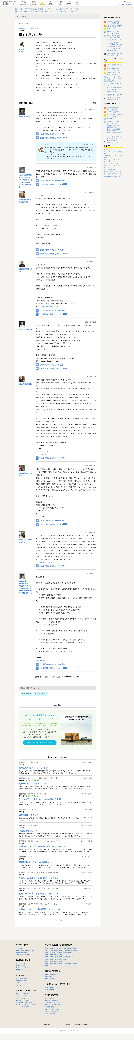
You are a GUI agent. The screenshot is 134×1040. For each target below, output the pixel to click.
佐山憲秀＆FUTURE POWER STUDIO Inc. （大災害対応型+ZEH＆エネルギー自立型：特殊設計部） (25, 181)
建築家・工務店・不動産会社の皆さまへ (26, 950)
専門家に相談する (51, 995)
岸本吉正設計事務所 (25, 329)
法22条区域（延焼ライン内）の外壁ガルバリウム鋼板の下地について (114, 43)
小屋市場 (18, 983)
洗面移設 (106, 150)
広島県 (60, 959)
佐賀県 (51, 963)
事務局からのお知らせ (21, 952)
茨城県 (46, 950)
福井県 (60, 952)
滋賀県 (46, 957)
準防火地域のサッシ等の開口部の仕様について (114, 54)
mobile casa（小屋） (21, 996)
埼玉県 (60, 950)
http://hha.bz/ (41, 454)
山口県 (65, 959)
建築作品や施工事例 (21, 980)
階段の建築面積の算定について (112, 176)
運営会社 (68, 1024)
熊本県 (60, 963)
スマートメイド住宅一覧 (22, 993)
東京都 (21, 51)
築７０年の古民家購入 (113, 91)
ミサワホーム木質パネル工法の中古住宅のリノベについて (114, 94)
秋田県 (65, 948)
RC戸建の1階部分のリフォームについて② (113, 160)
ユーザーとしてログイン (22, 967)
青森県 (51, 948)
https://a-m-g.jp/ (46, 514)
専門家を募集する (49, 989)
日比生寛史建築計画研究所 (25, 385)
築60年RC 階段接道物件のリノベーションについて (114, 88)
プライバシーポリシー (57, 1024)
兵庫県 (60, 957)
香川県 (51, 961)
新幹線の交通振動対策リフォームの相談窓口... (114, 111)
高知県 (60, 961)
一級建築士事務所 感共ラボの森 (25, 200)
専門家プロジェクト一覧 (51, 987)
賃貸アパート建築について (111, 163)
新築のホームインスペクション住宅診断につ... (113, 156)
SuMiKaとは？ (19, 948)
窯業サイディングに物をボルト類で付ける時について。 (114, 73)
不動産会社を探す (49, 978)
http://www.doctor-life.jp (45, 562)
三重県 (60, 954)
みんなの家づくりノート (22, 978)
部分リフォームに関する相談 (52, 1004)
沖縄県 (46, 965)
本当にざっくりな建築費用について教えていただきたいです (114, 25)
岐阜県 (46, 954)
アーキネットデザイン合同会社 (25, 540)
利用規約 (47, 1024)
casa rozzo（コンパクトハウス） (24, 1002)
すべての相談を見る (50, 998)
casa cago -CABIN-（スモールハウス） (26, 1004)
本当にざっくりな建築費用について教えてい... (114, 115)
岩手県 (56, 948)
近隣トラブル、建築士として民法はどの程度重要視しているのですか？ (114, 36)
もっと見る (57, 920)
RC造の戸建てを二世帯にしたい (114, 84)
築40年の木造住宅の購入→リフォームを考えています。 (114, 69)
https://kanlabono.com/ (48, 225)
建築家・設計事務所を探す (52, 974)
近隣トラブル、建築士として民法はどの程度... (114, 129)
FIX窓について (111, 29)
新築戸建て (22, 28)
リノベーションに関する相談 (52, 1002)
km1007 (21, 49)
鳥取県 (46, 959)
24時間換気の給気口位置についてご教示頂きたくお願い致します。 (114, 47)
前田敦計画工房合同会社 (25, 270)
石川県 (56, 952)
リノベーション (33, 28)
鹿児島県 (75, 963)
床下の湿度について (112, 50)
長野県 (70, 952)
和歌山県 (70, 957)
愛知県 (56, 954)
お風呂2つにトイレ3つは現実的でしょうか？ (114, 98)
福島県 (74, 948)
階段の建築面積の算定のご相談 (112, 174)
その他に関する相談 (50, 1013)
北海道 (46, 948)
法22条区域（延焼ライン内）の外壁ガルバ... (114, 137)
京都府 (51, 957)
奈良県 (65, 957)
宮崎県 (70, 963)
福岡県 (46, 963)
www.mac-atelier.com (49, 306)
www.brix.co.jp (41, 660)
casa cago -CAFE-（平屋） (23, 1007)
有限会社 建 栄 (25, 116)
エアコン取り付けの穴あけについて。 (114, 40)
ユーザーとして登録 (21, 963)
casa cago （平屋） (21, 998)
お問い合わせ (86, 1024)
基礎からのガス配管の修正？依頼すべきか (113, 152)
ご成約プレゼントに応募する (23, 954)
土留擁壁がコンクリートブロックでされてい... (114, 122)
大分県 (65, 963)
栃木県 (51, 950)
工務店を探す (48, 976)
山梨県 (65, 952)
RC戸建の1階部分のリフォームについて (113, 166)
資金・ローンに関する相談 (52, 1009)
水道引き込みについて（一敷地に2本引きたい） (114, 80)
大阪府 (56, 957)
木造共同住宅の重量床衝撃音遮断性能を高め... (114, 126)
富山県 (51, 952)
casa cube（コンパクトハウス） (24, 1000)
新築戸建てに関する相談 (51, 1000)
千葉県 (65, 950)
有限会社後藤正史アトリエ (25, 474)
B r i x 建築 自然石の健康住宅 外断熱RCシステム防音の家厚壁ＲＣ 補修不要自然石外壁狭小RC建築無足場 (25, 587)
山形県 (70, 948)
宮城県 (60, 948)
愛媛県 (56, 961)
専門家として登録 (20, 965)
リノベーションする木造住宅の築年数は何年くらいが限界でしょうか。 (114, 77)
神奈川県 (75, 950)
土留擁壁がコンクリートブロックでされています (114, 32)
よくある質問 (76, 1024)
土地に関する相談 (49, 1007)
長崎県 (56, 963)
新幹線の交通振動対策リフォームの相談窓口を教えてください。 (114, 22)
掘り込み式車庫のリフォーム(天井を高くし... (114, 108)
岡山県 (56, 959)
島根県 (51, 959)
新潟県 (46, 952)
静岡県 (51, 954)
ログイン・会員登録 (125, 5)
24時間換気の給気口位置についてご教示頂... (114, 141)
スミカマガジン (20, 985)
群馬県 (56, 950)
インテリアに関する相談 (51, 1011)
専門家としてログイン (21, 970)
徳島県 (46, 961)
